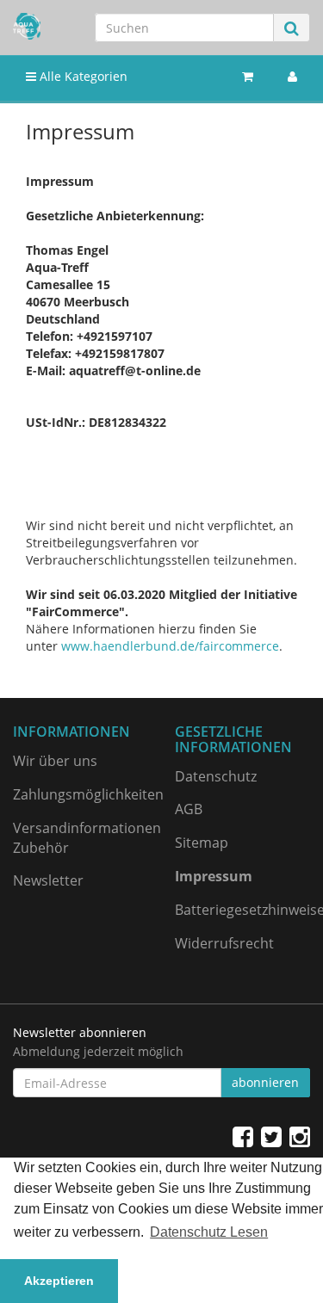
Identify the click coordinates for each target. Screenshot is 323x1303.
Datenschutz (216, 776)
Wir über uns (55, 760)
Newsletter (48, 880)
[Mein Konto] (292, 76)
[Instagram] (299, 1136)
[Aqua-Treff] (27, 26)
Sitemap (201, 842)
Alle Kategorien (81, 76)
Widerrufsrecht (224, 943)
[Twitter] (271, 1136)
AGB (188, 809)
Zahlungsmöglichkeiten (81, 794)
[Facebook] (243, 1136)
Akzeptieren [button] (59, 1281)
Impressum (213, 876)
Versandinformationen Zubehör (81, 837)
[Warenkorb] (247, 76)
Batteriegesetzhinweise (243, 909)
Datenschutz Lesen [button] (209, 1232)
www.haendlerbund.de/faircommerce (170, 646)
